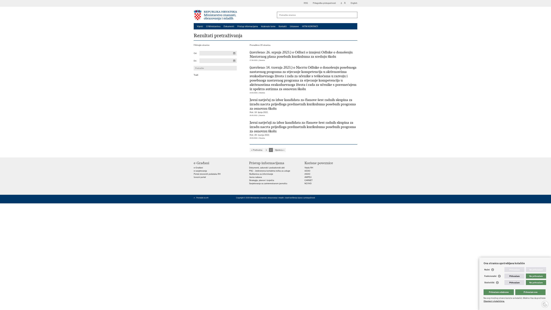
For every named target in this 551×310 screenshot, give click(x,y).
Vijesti (200, 26)
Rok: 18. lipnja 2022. (303, 105)
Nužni (487, 270)
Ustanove (294, 26)
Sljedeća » (279, 150)
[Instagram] (355, 197)
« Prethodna (256, 150)
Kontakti (283, 26)
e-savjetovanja (200, 171)
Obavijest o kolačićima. (494, 301)
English (354, 3)
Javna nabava (255, 177)
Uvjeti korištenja (291, 198)
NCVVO (308, 183)
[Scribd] (350, 197)
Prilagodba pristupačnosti (324, 3)
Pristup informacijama (247, 26)
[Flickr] (345, 197)
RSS (306, 3)
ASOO (307, 174)
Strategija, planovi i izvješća (261, 180)
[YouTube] (341, 197)
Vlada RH (308, 167)
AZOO (307, 171)
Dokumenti (229, 26)
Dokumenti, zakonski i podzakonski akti (267, 167)
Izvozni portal (200, 177)
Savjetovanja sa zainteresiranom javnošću (268, 183)
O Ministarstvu (213, 26)
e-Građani (198, 167)
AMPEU (308, 177)
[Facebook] (332, 197)
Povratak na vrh (202, 198)
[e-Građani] (206, 3)
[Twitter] (336, 197)
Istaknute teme (268, 26)
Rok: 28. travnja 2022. (303, 128)
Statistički (489, 282)
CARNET (308, 180)
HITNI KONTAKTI (310, 26)
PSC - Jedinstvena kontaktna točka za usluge (269, 171)
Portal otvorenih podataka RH (207, 174)
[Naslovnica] (235, 15)
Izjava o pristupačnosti (306, 198)
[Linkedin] (332, 200)
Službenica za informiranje (261, 174)
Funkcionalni (490, 276)
